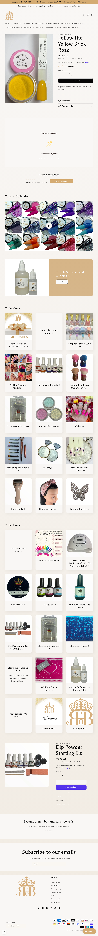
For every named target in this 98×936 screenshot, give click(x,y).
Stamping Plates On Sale (18, 669)
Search (53, 895)
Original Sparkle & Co (79, 343)
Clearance (47, 728)
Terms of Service (56, 899)
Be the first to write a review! (49, 159)
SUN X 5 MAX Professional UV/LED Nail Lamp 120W (80, 563)
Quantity (60, 70)
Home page (78, 728)
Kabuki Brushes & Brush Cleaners (79, 386)
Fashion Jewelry (78, 509)
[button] (16, 23)
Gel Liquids (47, 604)
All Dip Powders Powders (18, 386)
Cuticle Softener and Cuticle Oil (79, 688)
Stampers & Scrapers (18, 426)
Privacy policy (55, 882)
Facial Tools (17, 509)
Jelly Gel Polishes (47, 560)
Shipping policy (56, 889)
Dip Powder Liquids (48, 385)
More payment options (71, 792)
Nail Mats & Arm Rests (49, 688)
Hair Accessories (47, 509)
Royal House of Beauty (77, 930)
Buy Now (62, 282)
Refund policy (55, 885)
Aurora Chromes (47, 426)
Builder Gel (17, 604)
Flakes (78, 426)
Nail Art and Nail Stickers (79, 469)
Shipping (68, 58)
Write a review (62, 181)
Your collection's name (49, 331)
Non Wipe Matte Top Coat (79, 606)
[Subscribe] (64, 864)
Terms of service (56, 892)
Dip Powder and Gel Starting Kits (18, 647)
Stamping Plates (78, 646)
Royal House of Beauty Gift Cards (17, 345)
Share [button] (62, 94)
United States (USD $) (14, 926)
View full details (61, 804)
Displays (47, 467)
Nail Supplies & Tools (18, 467)
